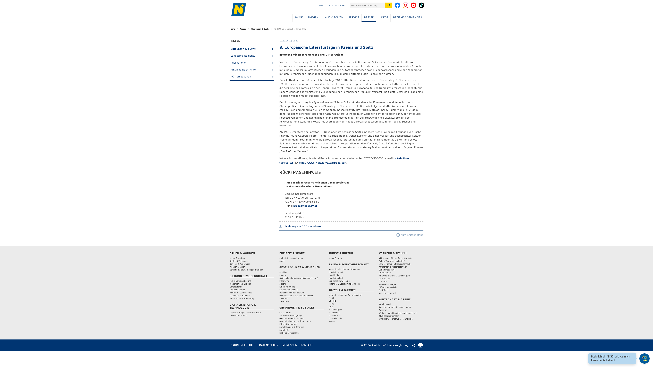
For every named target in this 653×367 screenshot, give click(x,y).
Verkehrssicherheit (387, 293)
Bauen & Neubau (237, 258)
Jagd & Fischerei (336, 275)
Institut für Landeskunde (241, 292)
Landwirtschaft (336, 278)
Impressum (289, 345)
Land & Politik (333, 17)
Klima (331, 303)
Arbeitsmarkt (385, 304)
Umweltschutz (335, 318)
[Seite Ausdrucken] (420, 346)
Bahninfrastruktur (387, 269)
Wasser (332, 321)
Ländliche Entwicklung (339, 281)
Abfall (331, 298)
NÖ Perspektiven (240, 76)
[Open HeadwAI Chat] (644, 358)
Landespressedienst (242, 55)
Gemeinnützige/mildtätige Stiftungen (246, 269)
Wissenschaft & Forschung (242, 298)
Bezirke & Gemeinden (407, 17)
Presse (369, 17)
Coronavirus (285, 312)
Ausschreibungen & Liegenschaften (395, 307)
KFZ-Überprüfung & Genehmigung (394, 275)
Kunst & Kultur (336, 258)
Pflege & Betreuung (288, 324)
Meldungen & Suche (260, 29)
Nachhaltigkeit (335, 309)
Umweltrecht (335, 315)
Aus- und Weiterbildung (240, 281)
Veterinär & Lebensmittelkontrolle (344, 284)
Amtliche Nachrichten (243, 69)
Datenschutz (269, 345)
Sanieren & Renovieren (240, 264)
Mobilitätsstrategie (387, 284)
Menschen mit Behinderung (291, 292)
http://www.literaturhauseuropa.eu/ (322, 162)
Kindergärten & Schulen (240, 284)
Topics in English (336, 5)
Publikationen (238, 62)
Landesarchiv (236, 286)
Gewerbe (383, 310)
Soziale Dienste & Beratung (291, 327)
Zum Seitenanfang (411, 235)
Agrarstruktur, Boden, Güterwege (344, 269)
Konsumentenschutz (288, 289)
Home (299, 17)
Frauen (282, 275)
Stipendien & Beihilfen (240, 295)
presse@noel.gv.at (305, 205)
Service (353, 17)
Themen (313, 17)
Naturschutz (334, 312)
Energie (332, 301)
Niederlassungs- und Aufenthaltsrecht (296, 295)
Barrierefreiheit (243, 345)
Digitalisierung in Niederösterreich (245, 312)
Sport (281, 261)
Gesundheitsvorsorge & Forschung (295, 321)
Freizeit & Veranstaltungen (291, 258)
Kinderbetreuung (287, 286)
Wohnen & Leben (237, 267)
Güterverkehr (385, 272)
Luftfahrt (383, 281)
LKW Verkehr (385, 278)
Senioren (283, 298)
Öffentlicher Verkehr (388, 287)
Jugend (282, 284)
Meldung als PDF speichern (302, 226)
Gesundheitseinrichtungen (291, 318)
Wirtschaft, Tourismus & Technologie (396, 319)
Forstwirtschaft (336, 272)
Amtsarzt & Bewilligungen (291, 315)
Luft (331, 306)
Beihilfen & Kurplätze (289, 333)
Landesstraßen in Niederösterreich (395, 264)
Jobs (320, 5)
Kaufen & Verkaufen (239, 261)
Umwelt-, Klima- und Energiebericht (345, 295)
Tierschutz (284, 301)
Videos (383, 17)
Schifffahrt (384, 290)
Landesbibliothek (237, 289)
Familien (283, 272)
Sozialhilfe (284, 330)
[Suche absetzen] (388, 5)
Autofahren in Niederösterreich (393, 267)
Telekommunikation (238, 315)
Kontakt (306, 345)
